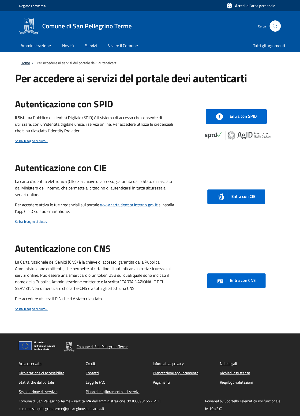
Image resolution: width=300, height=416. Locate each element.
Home (25, 63)
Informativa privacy (168, 363)
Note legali (228, 363)
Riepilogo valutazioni (236, 382)
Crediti (91, 363)
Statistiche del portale (36, 382)
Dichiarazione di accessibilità (41, 373)
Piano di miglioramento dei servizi (112, 391)
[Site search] (275, 26)
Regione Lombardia (32, 5)
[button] (251, 5)
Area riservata (30, 363)
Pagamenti (161, 382)
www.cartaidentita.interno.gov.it (129, 205)
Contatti (92, 373)
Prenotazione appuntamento (175, 373)
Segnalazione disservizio (38, 391)
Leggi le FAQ (95, 382)
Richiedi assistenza (235, 373)
